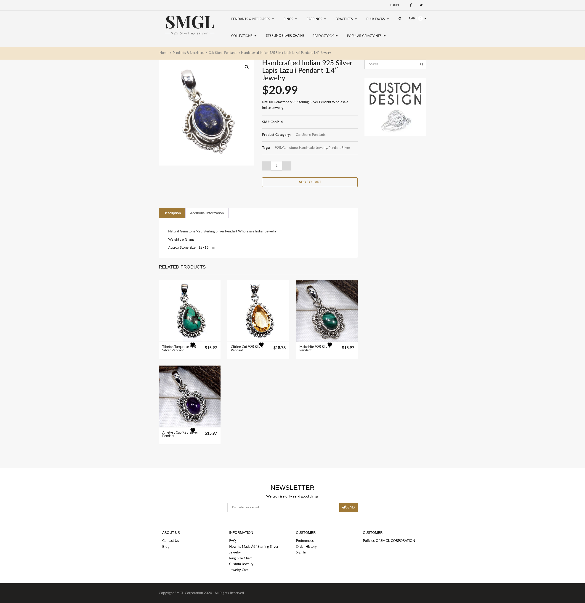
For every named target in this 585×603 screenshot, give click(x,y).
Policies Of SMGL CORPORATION (389, 540)
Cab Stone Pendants (223, 53)
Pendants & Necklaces (250, 19)
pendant (334, 148)
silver (346, 148)
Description (172, 213)
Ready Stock (323, 36)
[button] (247, 67)
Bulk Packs (375, 19)
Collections (242, 36)
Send (350, 507)
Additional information (207, 213)
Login (394, 5)
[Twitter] (421, 5)
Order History (306, 546)
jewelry (321, 148)
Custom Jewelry (241, 564)
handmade (307, 148)
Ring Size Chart (240, 558)
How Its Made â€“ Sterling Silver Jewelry (253, 549)
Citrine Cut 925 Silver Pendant (247, 348)
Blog (165, 546)
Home (164, 53)
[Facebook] (411, 5)
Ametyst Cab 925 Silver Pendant (180, 434)
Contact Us (170, 540)
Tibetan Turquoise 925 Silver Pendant (179, 348)
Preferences (305, 540)
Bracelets (344, 19)
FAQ (232, 540)
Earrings (314, 19)
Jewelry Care (239, 570)
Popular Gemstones (364, 36)
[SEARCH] (421, 64)
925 (278, 148)
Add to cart (310, 182)
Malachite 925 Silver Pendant (314, 348)
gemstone (290, 148)
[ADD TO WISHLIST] (195, 347)
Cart (413, 18)
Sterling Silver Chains (285, 35)
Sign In (301, 552)
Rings (288, 19)
